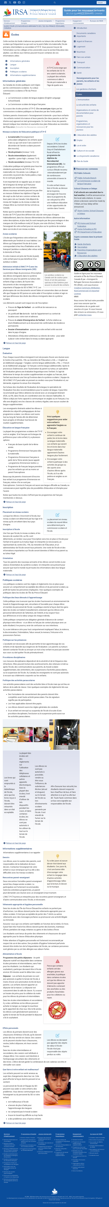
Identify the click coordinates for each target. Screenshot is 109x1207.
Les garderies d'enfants (86, 89)
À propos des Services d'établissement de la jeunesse (44, 1139)
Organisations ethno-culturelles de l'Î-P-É (78, 1164)
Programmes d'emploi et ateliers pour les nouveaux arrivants (28, 1141)
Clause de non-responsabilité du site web (54, 1202)
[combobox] (101, 2)
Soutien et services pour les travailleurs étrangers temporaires (11, 1155)
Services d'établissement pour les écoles (45, 1152)
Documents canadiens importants (86, 34)
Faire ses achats (83, 57)
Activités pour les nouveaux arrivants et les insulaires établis (80, 1152)
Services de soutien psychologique (9, 1172)
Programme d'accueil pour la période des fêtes (80, 1148)
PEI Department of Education (89, 232)
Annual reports (94, 1153)
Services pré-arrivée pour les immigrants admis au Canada (11, 1181)
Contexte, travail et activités (97, 1137)
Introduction (82, 28)
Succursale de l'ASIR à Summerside (96, 1142)
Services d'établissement (9, 22)
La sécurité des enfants (86, 105)
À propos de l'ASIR (96, 21)
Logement (81, 46)
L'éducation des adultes (87, 135)
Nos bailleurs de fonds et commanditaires (97, 1150)
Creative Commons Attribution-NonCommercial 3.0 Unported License (87, 291)
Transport (81, 62)
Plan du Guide (82, 161)
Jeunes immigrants (45, 21)
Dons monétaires (77, 1171)
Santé (79, 73)
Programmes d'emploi (25, 22)
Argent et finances (84, 41)
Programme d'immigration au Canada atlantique (28, 1149)
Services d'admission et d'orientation (10, 1140)
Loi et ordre (81, 145)
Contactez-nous (94, 1155)
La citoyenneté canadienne (88, 156)
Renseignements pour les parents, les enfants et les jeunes (88, 81)
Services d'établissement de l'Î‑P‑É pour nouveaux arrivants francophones (11, 1150)
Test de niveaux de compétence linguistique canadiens (62, 1141)
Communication (83, 67)
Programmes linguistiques (60, 22)
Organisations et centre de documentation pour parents (87, 113)
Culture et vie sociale (85, 151)
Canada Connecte (78, 1139)
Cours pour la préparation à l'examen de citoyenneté (11, 1176)
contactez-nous (85, 315)
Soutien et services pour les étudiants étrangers (11, 1160)
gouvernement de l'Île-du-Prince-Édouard (72, 1198)
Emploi (79, 140)
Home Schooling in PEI (87, 229)
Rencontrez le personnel (97, 1140)
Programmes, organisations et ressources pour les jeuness (84, 125)
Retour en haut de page (16, 343)
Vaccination (82, 247)
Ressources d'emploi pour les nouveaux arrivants (28, 1145)
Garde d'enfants (84, 244)
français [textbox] (100, 2)
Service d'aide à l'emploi (28, 1137)
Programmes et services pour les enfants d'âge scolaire (45, 1148)
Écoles (79, 94)
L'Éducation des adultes (87, 256)
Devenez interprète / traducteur (61, 1149)
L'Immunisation (82, 99)
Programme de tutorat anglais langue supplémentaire (61, 1154)
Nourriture (81, 52)
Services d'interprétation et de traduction (63, 1145)
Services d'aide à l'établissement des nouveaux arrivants (9, 1145)
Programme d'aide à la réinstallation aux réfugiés (11, 1163)
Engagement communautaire (78, 22)
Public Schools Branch (86, 178)
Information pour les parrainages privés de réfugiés (10, 1168)
